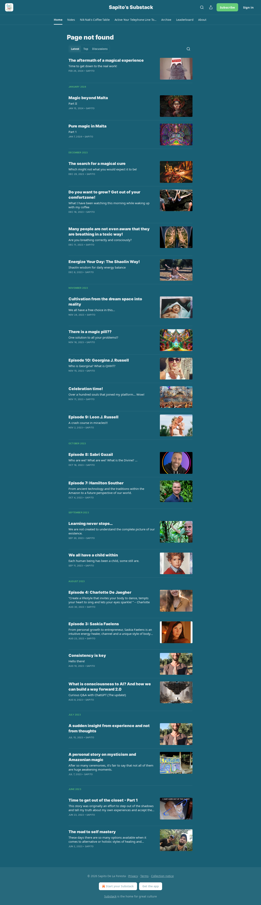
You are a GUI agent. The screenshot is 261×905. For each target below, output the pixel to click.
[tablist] (89, 49)
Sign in (248, 7)
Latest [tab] (75, 49)
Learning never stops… (91, 523)
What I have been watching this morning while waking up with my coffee (109, 205)
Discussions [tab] (99, 49)
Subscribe (227, 7)
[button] (58, 20)
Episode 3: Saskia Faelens (94, 624)
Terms (144, 876)
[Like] (71, 543)
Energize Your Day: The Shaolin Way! (104, 261)
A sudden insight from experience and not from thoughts (109, 728)
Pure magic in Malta (87, 126)
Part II (73, 103)
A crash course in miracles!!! (88, 423)
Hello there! (77, 661)
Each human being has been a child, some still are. (104, 561)
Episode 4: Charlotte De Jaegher (100, 592)
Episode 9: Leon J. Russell (93, 417)
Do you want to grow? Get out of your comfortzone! (104, 195)
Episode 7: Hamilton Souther (96, 483)
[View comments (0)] (99, 76)
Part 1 (73, 132)
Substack (110, 896)
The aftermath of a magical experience (106, 60)
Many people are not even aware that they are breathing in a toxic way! (109, 232)
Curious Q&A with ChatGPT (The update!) (97, 695)
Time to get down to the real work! (93, 66)
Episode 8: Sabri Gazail (91, 454)
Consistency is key (87, 655)
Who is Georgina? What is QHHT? (92, 366)
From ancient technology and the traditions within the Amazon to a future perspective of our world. (106, 491)
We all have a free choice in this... (92, 310)
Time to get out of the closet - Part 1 (103, 800)
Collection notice (162, 876)
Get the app (150, 886)
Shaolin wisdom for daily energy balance (97, 267)
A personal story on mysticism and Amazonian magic (102, 757)
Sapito (90, 70)
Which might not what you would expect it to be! (103, 169)
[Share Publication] (211, 7)
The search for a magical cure (97, 163)
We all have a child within (93, 555)
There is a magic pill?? (90, 331)
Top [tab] (85, 49)
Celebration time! (86, 388)
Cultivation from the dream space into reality (105, 302)
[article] (130, 68)
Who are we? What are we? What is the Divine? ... (103, 460)
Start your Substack (120, 886)
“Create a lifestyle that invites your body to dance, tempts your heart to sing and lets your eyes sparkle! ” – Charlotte (109, 600)
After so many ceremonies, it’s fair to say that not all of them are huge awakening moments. (111, 767)
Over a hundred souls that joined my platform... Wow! (106, 394)
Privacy (133, 876)
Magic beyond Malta (88, 97)
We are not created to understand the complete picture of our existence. (112, 531)
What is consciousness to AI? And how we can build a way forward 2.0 (110, 687)
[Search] (202, 7)
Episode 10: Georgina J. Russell (99, 360)
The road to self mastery (92, 831)
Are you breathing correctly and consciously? (100, 240)
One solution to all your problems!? (93, 337)
